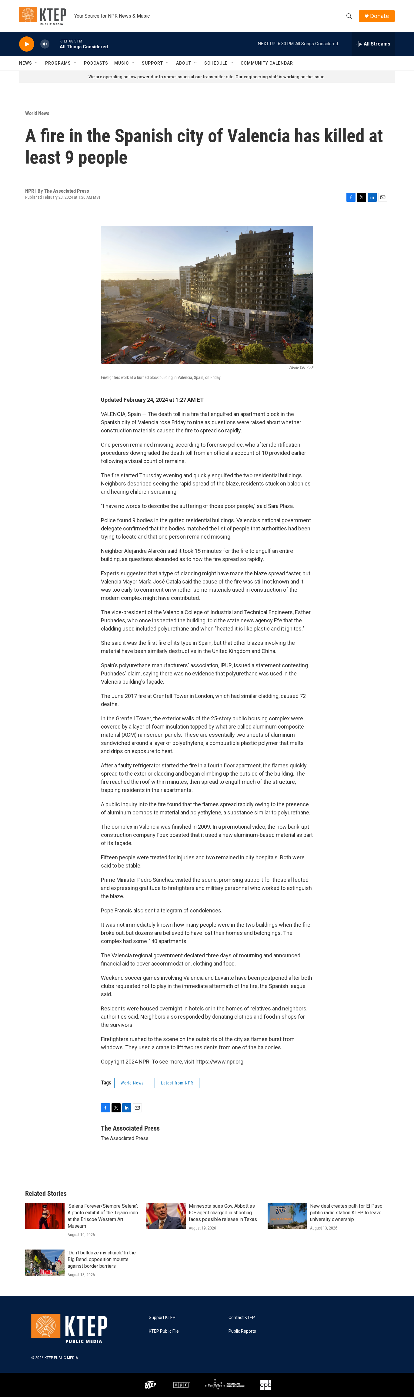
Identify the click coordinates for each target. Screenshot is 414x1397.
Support (152, 63)
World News (37, 113)
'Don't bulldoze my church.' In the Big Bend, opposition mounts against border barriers (102, 1259)
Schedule (216, 63)
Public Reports (242, 1331)
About (183, 63)
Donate (379, 16)
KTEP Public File (164, 1331)
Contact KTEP (242, 1317)
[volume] (45, 44)
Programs (58, 63)
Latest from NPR (177, 1083)
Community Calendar (267, 63)
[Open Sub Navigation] (36, 63)
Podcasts (96, 63)
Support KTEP (162, 1317)
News (25, 63)
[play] (27, 44)
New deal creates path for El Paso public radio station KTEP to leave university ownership (346, 1212)
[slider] (54, 44)
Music (121, 63)
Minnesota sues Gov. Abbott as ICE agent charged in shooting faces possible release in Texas (223, 1212)
